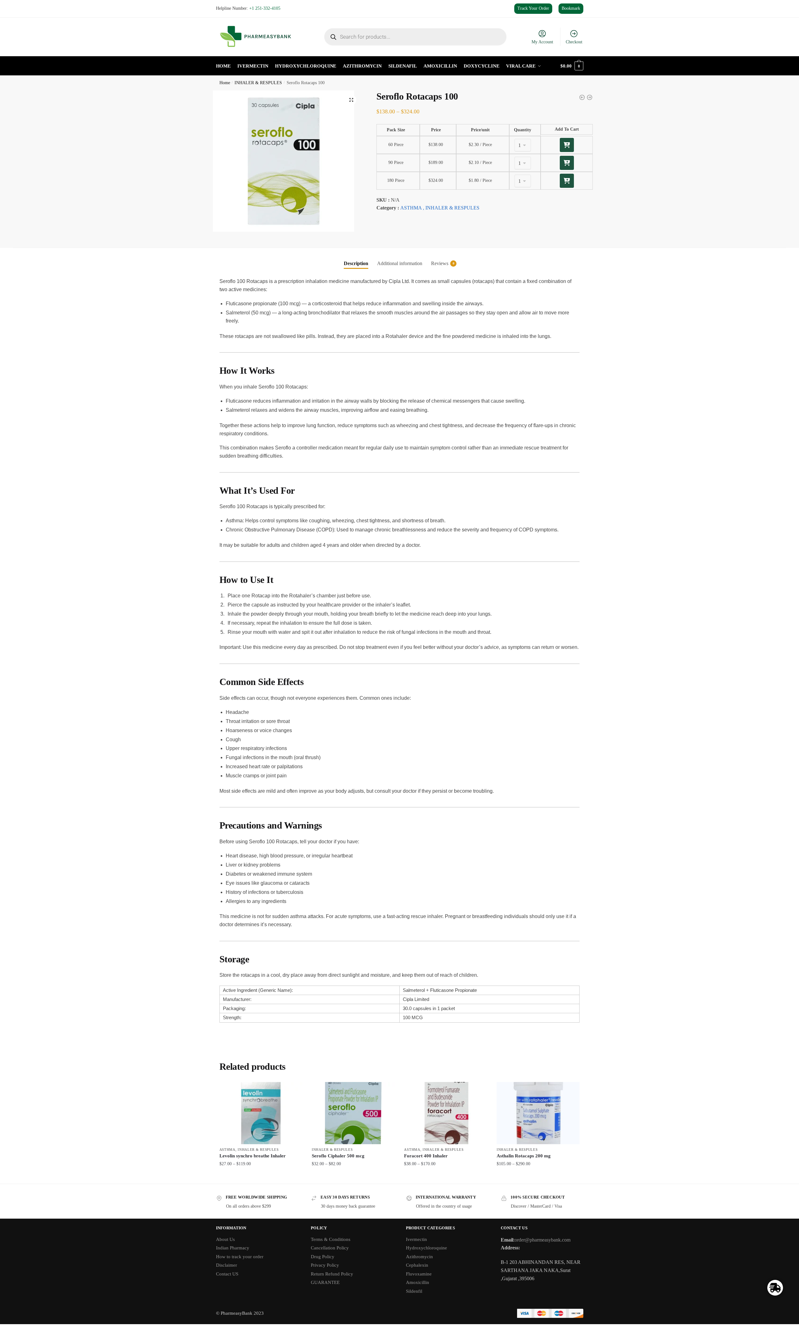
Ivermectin (416, 1239)
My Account (542, 42)
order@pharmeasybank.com (542, 1239)
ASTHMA (411, 207)
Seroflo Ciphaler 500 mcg (338, 1155)
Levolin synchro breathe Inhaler (252, 1155)
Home (224, 82)
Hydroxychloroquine (426, 1247)
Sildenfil (414, 1291)
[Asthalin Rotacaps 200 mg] (538, 1113)
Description (356, 263)
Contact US (227, 1273)
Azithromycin (419, 1256)
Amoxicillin (417, 1282)
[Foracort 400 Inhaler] (445, 1113)
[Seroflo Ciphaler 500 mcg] (353, 1113)
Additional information (399, 263)
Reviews (439, 263)
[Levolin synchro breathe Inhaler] (260, 1113)
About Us (225, 1239)
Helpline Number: (248, 8)
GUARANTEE (325, 1282)
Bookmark (571, 8)
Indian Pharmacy (232, 1247)
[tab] (356, 258)
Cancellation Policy (330, 1247)
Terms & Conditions (330, 1239)
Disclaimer (226, 1265)
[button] (351, 100)
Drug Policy (322, 1256)
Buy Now (260, 1176)
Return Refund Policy (332, 1273)
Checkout (574, 42)
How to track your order (239, 1256)
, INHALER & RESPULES (451, 207)
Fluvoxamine (419, 1273)
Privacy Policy (325, 1265)
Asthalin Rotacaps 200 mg (524, 1155)
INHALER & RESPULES (258, 82)
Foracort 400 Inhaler (426, 1155)
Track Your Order (533, 8)
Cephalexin (417, 1265)
